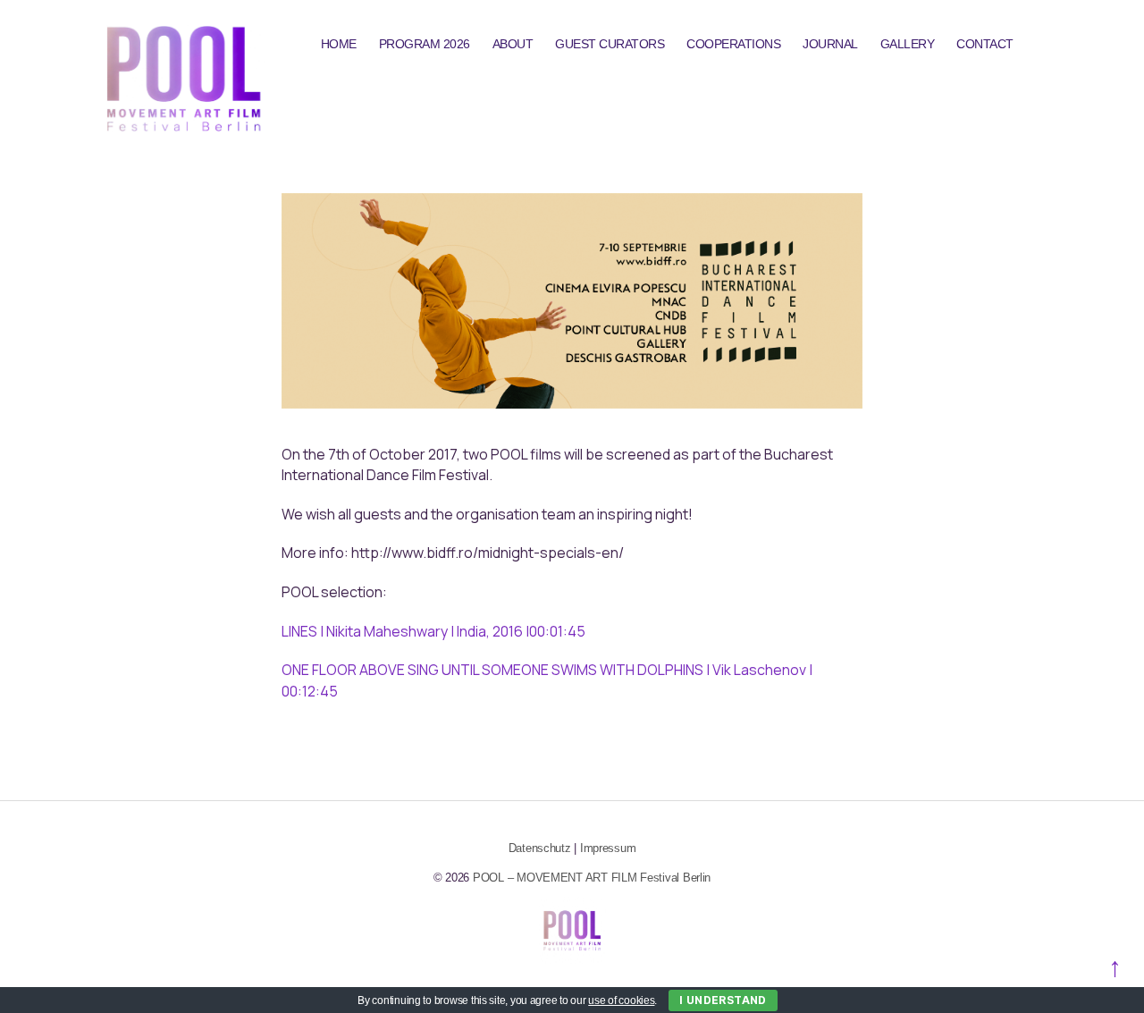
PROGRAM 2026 (424, 44)
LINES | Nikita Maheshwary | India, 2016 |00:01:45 (433, 631)
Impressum (608, 848)
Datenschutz (540, 848)
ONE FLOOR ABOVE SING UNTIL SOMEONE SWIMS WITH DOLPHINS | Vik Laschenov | (547, 670)
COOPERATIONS (733, 44)
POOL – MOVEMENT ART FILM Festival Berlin (592, 877)
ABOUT (513, 44)
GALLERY (907, 44)
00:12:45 (310, 691)
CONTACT (985, 44)
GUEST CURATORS (609, 44)
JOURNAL (830, 44)
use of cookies (621, 1000)
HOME (339, 44)
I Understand (723, 1000)
